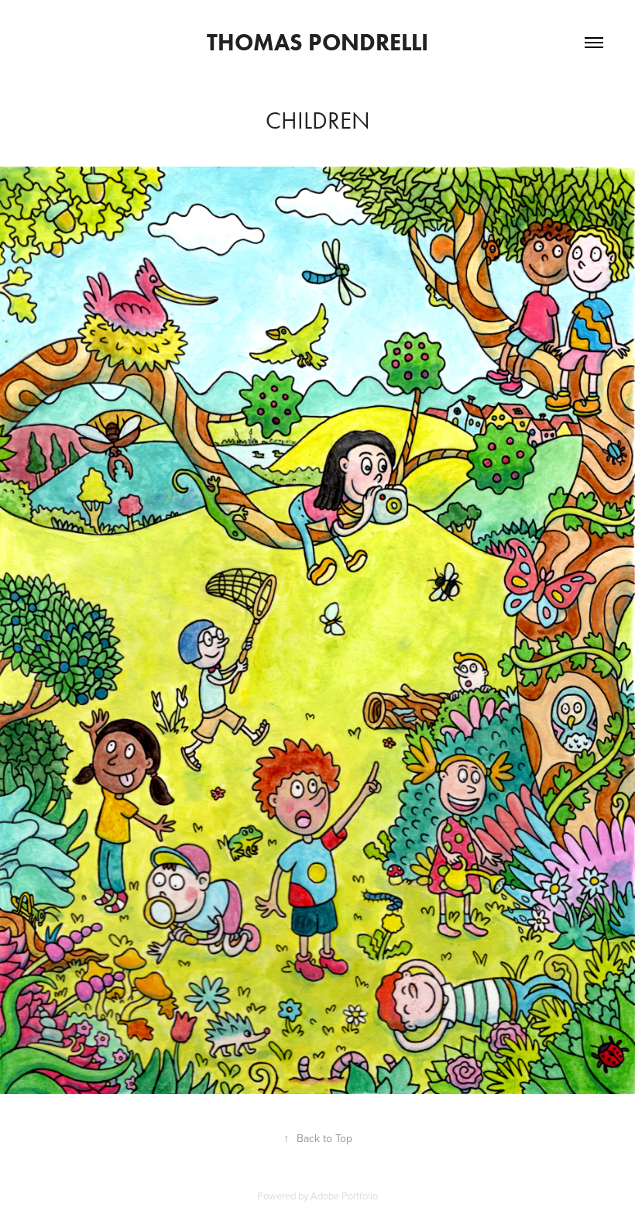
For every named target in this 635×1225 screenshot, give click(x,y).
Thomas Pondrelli (317, 42)
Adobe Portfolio (344, 1196)
